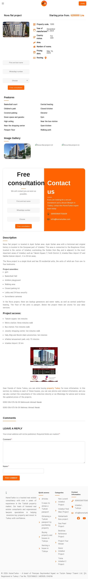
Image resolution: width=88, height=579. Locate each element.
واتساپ (82, 3)
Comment (7, 439)
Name (6, 466)
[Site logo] (44, 3)
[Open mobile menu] (3, 3)
